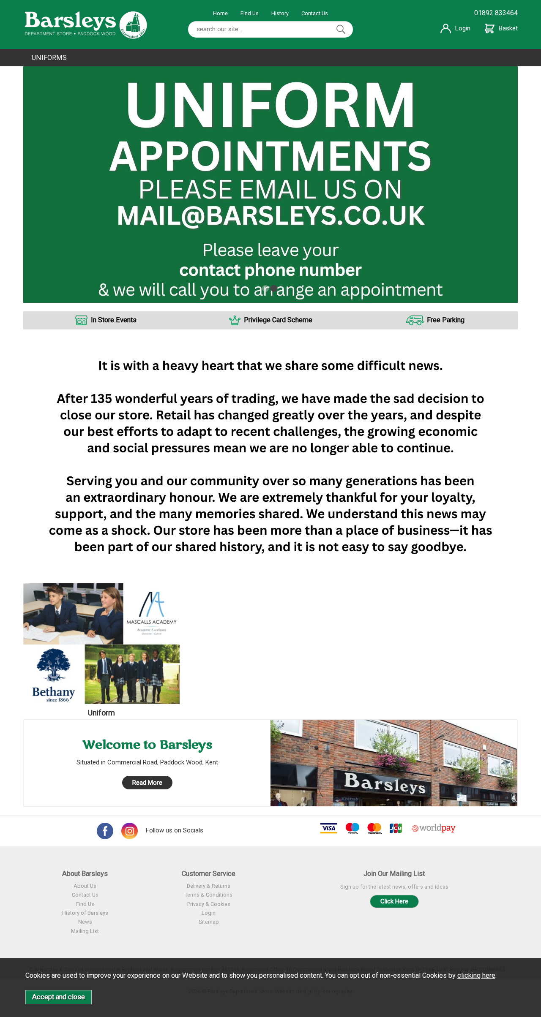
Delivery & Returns (208, 886)
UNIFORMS (49, 58)
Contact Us (314, 13)
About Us (85, 886)
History (280, 13)
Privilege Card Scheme (278, 320)
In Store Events (114, 320)
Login (462, 28)
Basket (508, 28)
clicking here (476, 975)
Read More (147, 782)
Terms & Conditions (208, 895)
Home (220, 13)
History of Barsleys (85, 913)
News (85, 922)
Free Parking (445, 320)
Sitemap (209, 922)
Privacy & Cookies (208, 904)
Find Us (249, 13)
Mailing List (85, 931)
